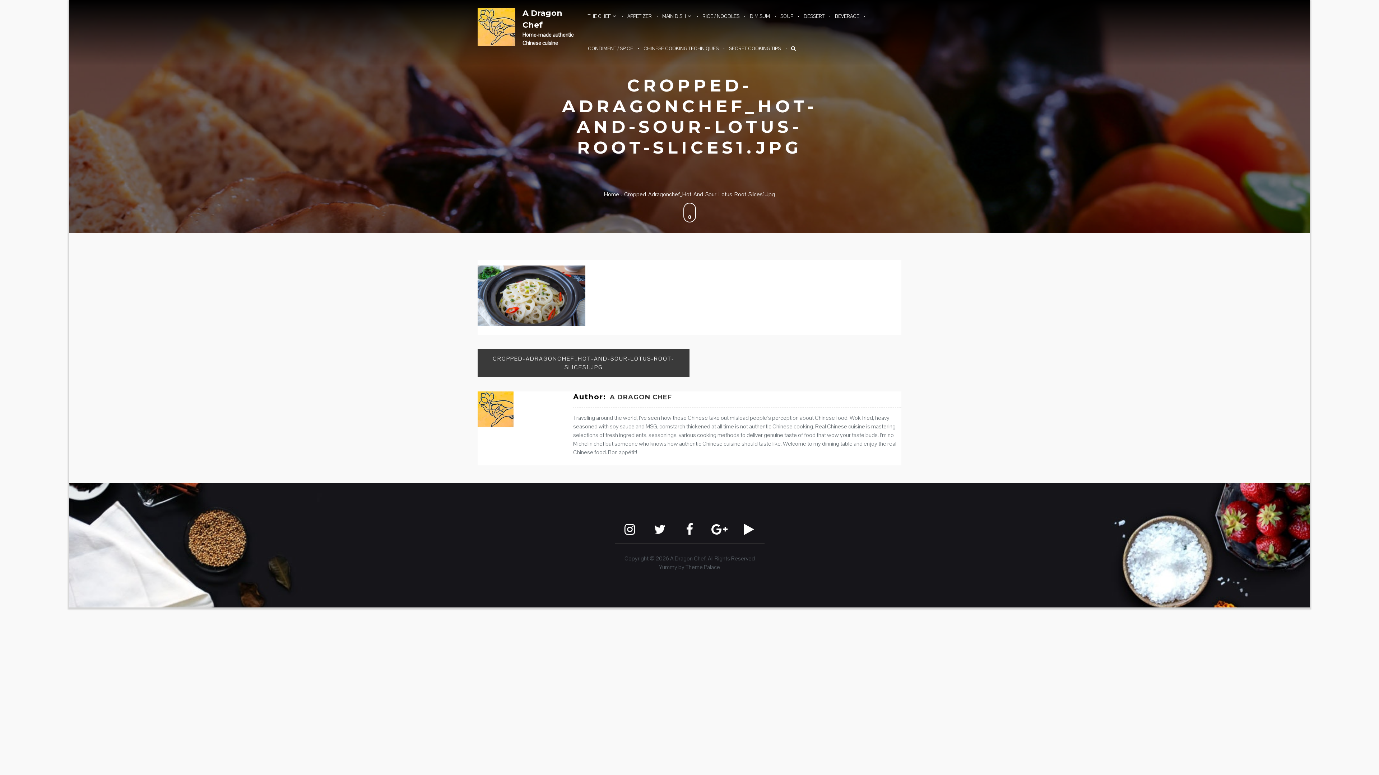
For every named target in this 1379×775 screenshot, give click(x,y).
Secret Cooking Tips (755, 48)
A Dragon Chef (542, 19)
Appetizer (639, 16)
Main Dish (674, 16)
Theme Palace (703, 567)
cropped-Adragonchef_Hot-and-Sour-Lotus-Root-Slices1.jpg (583, 363)
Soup (786, 16)
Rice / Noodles (720, 16)
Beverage (847, 16)
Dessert (814, 16)
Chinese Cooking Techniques (681, 48)
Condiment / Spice (610, 48)
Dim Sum (760, 16)
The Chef (599, 16)
